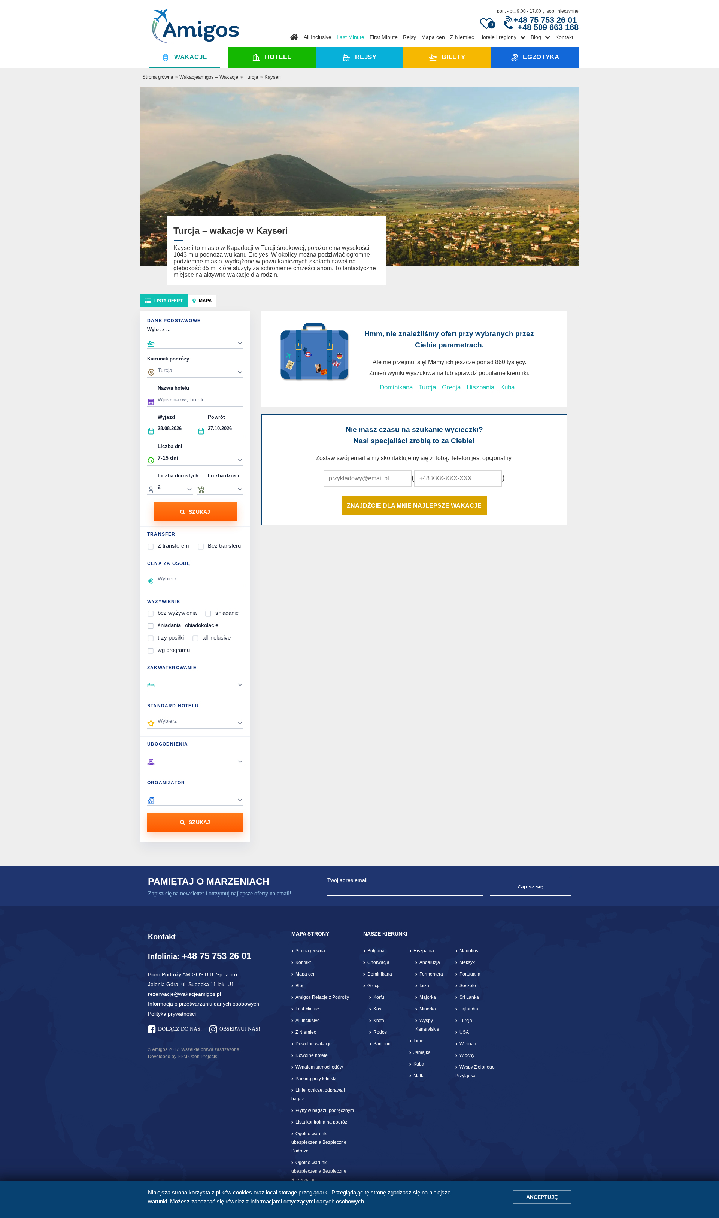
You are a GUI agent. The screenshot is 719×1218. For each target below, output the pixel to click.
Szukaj (199, 512)
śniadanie (227, 613)
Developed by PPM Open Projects (182, 1056)
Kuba (507, 387)
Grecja (451, 387)
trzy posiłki (171, 637)
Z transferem (173, 545)
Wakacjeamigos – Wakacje (208, 77)
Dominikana (396, 387)
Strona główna (157, 77)
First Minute (384, 37)
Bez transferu (224, 545)
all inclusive (217, 637)
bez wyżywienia (177, 613)
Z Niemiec (462, 37)
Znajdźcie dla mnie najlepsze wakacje (414, 505)
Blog (536, 37)
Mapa (205, 300)
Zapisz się (530, 886)
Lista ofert (168, 300)
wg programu (174, 650)
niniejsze (439, 1192)
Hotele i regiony (497, 37)
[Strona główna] (195, 23)
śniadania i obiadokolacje (188, 625)
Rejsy (409, 37)
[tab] (164, 300)
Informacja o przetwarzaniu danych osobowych (203, 1004)
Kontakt (564, 37)
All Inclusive (317, 37)
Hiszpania (480, 387)
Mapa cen (433, 37)
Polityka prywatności (172, 1014)
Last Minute (350, 37)
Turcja (251, 77)
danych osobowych (340, 1201)
